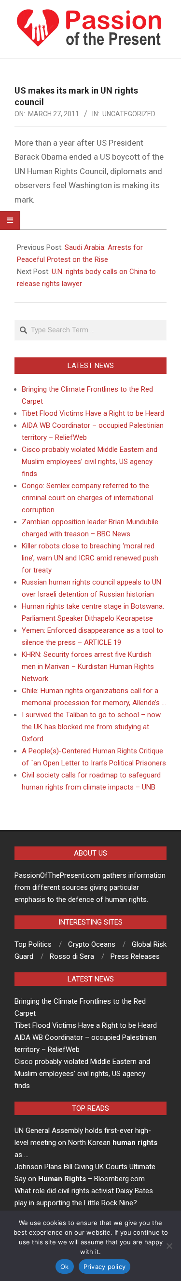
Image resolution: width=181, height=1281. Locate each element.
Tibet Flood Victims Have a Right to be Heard (93, 413)
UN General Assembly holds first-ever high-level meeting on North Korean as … (85, 1142)
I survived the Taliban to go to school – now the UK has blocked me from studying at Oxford (91, 726)
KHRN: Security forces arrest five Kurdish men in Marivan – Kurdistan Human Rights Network (88, 666)
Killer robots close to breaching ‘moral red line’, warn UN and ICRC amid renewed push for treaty (90, 558)
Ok (64, 1266)
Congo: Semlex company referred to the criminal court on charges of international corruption (87, 497)
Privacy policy (105, 1266)
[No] (169, 1246)
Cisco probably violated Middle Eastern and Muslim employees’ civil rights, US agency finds (89, 461)
